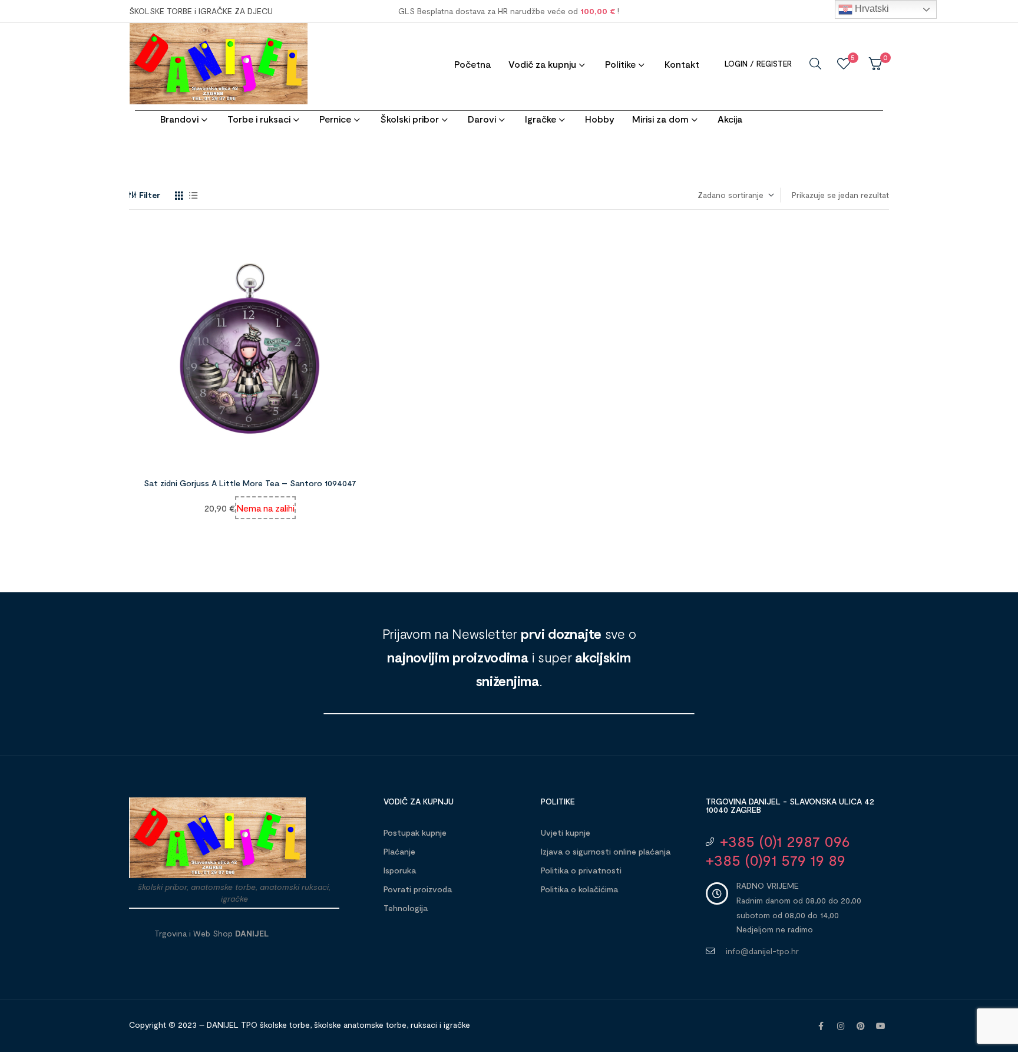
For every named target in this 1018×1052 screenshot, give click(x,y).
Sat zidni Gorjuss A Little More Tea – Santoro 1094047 (250, 483)
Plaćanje (399, 851)
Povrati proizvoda (418, 889)
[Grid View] (179, 195)
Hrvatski (870, 9)
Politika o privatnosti (581, 870)
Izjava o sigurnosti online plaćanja (605, 851)
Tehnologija (406, 908)
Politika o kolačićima (579, 889)
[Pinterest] (860, 1026)
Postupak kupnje (415, 832)
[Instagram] (840, 1026)
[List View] (193, 195)
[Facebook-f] (820, 1026)
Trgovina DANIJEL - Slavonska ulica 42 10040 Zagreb (790, 805)
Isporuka (400, 870)
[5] (843, 63)
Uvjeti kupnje (565, 832)
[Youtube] (880, 1026)
